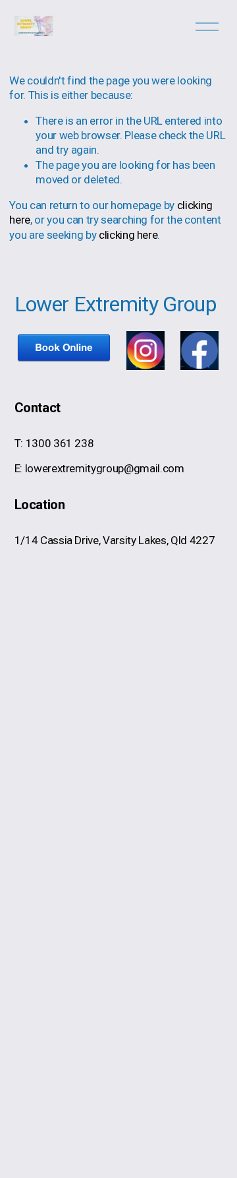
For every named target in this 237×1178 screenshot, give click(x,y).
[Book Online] (63, 360)
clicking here (128, 234)
